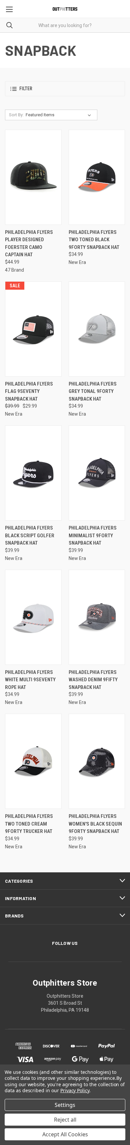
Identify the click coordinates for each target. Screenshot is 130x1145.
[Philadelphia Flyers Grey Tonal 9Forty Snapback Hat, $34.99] (97, 329)
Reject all (65, 1119)
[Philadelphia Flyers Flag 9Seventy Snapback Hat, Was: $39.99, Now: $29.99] (33, 329)
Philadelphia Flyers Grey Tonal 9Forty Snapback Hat (93, 391)
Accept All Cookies (65, 1134)
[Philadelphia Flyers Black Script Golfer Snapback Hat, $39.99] (33, 473)
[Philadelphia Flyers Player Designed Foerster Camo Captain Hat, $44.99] (33, 177)
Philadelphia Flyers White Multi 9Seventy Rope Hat (30, 679)
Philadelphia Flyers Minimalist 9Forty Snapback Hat (93, 535)
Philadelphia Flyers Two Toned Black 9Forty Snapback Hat (94, 239)
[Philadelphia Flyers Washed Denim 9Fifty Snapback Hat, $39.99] (97, 617)
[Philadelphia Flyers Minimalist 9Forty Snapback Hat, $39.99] (97, 473)
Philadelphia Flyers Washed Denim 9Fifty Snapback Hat (93, 679)
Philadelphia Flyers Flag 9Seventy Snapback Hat (29, 391)
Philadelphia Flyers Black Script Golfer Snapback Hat (29, 535)
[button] (65, 88)
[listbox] (60, 115)
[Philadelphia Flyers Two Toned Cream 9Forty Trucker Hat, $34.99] (33, 761)
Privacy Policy (74, 1090)
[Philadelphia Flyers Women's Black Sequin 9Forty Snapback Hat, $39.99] (97, 761)
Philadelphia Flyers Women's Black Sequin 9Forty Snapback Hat (95, 823)
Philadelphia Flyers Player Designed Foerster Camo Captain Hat (29, 243)
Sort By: (16, 114)
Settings (65, 1105)
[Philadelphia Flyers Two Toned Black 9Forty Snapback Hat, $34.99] (97, 177)
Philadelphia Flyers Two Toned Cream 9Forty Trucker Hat (29, 823)
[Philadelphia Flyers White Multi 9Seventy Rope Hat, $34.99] (33, 617)
